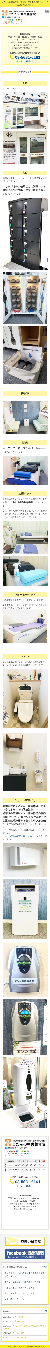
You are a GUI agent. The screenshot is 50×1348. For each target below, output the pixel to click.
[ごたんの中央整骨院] (18, 23)
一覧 (45, 1267)
